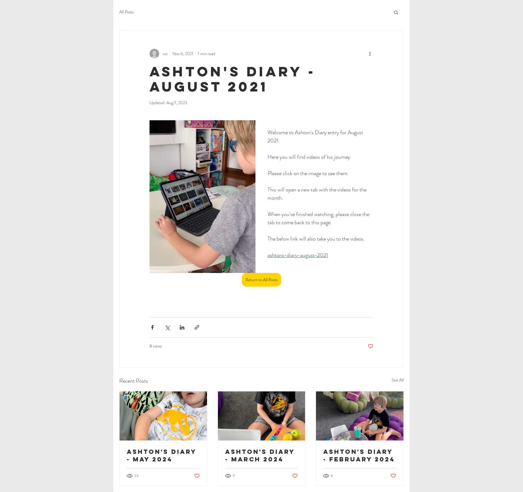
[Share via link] (197, 327)
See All (398, 380)
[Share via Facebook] (152, 327)
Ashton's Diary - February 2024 (359, 455)
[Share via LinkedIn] (182, 327)
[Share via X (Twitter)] (167, 327)
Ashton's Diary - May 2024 (161, 455)
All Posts (126, 12)
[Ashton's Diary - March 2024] (261, 415)
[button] (396, 12)
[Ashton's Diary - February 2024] (359, 415)
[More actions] (369, 53)
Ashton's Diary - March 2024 (260, 455)
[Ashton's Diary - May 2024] (163, 415)
